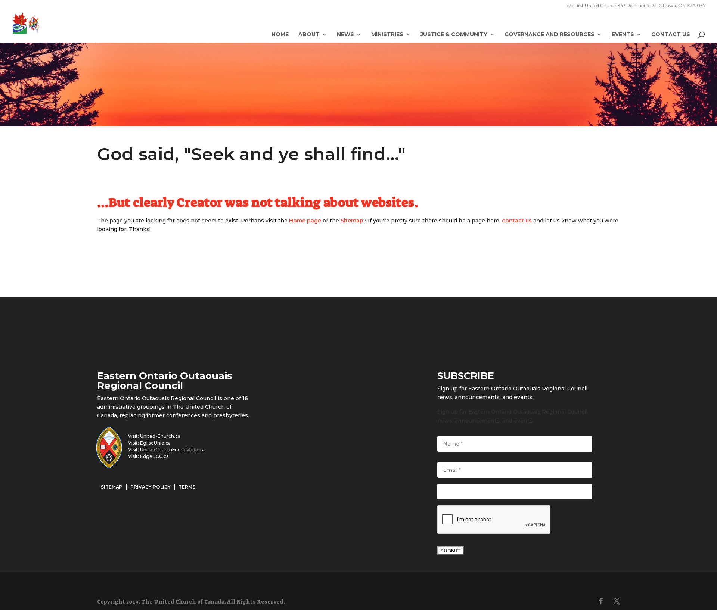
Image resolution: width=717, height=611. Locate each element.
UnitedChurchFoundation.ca (172, 449)
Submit (450, 551)
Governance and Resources (550, 35)
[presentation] (494, 519)
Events (623, 35)
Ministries (387, 35)
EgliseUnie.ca (155, 443)
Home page (305, 220)
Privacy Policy (150, 487)
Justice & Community (453, 35)
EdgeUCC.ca (154, 456)
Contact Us (670, 35)
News (345, 35)
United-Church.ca (160, 436)
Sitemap (352, 220)
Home (280, 35)
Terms (187, 487)
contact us (517, 220)
